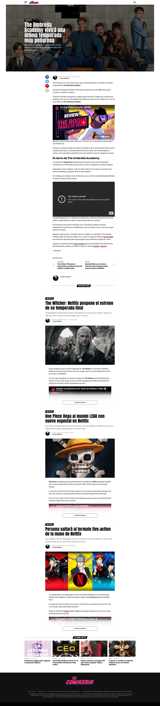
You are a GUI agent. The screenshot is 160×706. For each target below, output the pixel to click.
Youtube (96, 246)
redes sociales (78, 244)
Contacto (41, 691)
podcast (104, 246)
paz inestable (108, 237)
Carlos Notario (64, 78)
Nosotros (31, 691)
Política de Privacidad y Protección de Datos (64, 691)
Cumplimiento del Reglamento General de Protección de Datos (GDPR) (107, 691)
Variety (66, 611)
